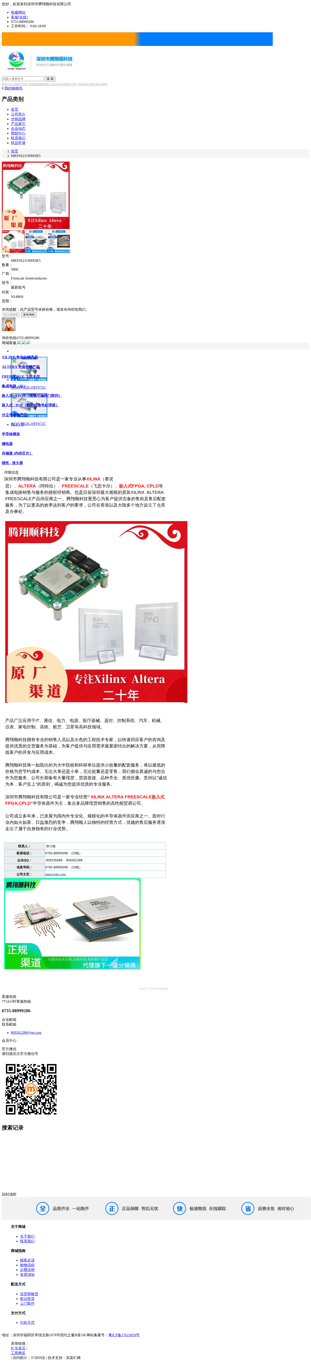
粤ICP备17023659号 (124, 1335)
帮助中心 (18, 133)
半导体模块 (11, 434)
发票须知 (27, 1275)
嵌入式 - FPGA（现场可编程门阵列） (32, 395)
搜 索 (50, 78)
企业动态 (18, 128)
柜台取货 (27, 1299)
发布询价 (29, 314)
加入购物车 (11, 314)
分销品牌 (18, 119)
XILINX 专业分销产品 (20, 357)
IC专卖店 (18, 1348)
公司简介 (18, 114)
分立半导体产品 (14, 415)
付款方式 (27, 1322)
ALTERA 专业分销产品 (21, 367)
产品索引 (18, 124)
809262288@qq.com (26, 1032)
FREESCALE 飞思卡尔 (21, 376)
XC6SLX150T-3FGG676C (93, 84)
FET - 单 (17, 424)
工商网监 (18, 1353)
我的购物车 (14, 88)
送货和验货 (29, 1294)
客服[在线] (19, 17)
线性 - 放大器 (12, 463)
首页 (14, 109)
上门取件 (27, 1303)
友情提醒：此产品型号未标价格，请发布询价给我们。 (45, 309)
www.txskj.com (55, 874)
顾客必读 (27, 1260)
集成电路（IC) (13, 386)
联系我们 (18, 138)
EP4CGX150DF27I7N (14, 84)
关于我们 (27, 1236)
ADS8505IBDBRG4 (39, 84)
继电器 (7, 444)
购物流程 (27, 1265)
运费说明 (27, 1270)
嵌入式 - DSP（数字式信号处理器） (30, 405)
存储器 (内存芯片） (17, 453)
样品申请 (18, 143)
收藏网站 (18, 12)
